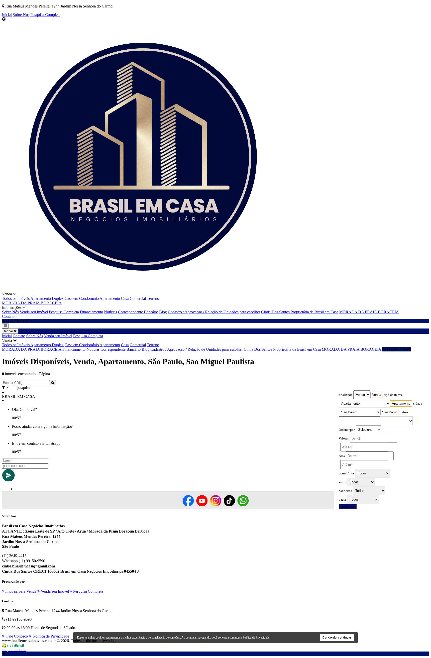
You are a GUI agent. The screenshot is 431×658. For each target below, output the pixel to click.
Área (342, 456)
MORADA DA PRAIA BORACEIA (32, 303)
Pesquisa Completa (45, 14)
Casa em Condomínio (82, 298)
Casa (125, 298)
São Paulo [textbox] (389, 412)
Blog (163, 312)
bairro (404, 412)
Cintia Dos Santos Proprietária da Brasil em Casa (299, 312)
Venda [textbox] (376, 395)
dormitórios (346, 473)
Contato (8, 316)
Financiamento (91, 312)
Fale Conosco (16, 636)
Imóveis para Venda (20, 591)
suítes (342, 482)
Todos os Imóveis (16, 298)
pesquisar (348, 506)
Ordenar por (347, 430)
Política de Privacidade (50, 636)
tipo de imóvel (394, 395)
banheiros (345, 491)
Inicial (7, 14)
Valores (344, 438)
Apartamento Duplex (47, 298)
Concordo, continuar (337, 637)
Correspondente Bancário (138, 312)
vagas (342, 499)
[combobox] (376, 395)
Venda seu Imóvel (34, 312)
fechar (9, 331)
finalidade (345, 395)
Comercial (138, 298)
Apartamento (110, 298)
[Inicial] (136, 289)
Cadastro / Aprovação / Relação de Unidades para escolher (214, 312)
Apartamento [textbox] (401, 403)
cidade (417, 403)
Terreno (153, 298)
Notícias (110, 312)
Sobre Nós (21, 14)
